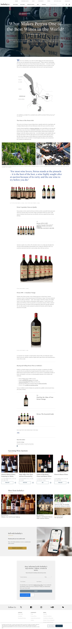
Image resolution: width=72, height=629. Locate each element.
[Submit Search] (63, 4)
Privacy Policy (33, 616)
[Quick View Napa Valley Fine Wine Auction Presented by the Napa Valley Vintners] (33, 482)
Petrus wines (25, 378)
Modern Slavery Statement (48, 620)
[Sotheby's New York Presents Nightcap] (18, 504)
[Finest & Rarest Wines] (62, 464)
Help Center (20, 614)
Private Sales (30, 4)
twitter (21, 607)
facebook (31, 607)
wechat (63, 607)
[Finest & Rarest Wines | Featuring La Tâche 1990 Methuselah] (9, 464)
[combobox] (57, 4)
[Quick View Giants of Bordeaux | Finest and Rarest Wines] (50, 482)
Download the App (22, 618)
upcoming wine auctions (27, 380)
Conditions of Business (48, 618)
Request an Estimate (17, 548)
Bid (42, 482)
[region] (36, 626)
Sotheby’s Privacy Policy (38, 584)
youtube (52, 607)
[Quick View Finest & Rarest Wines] (68, 482)
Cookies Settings (51, 625)
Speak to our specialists (23, 381)
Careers (32, 620)
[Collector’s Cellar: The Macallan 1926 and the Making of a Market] (62, 498)
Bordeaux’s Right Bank (34, 128)
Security (45, 614)
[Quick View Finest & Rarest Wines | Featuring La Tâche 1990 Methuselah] (15, 482)
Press (32, 614)
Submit (36, 591)
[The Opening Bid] (62, 511)
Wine (18, 432)
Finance (44, 4)
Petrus (40, 60)
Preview (7, 482)
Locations (20, 616)
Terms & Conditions (47, 616)
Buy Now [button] (22, 4)
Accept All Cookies (59, 625)
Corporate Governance (35, 618)
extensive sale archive (42, 383)
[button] (36, 451)
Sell (38, 4)
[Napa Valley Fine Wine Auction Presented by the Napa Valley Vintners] (27, 464)
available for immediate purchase (31, 385)
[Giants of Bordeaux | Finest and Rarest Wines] (45, 464)
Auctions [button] (15, 4)
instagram (41, 607)
